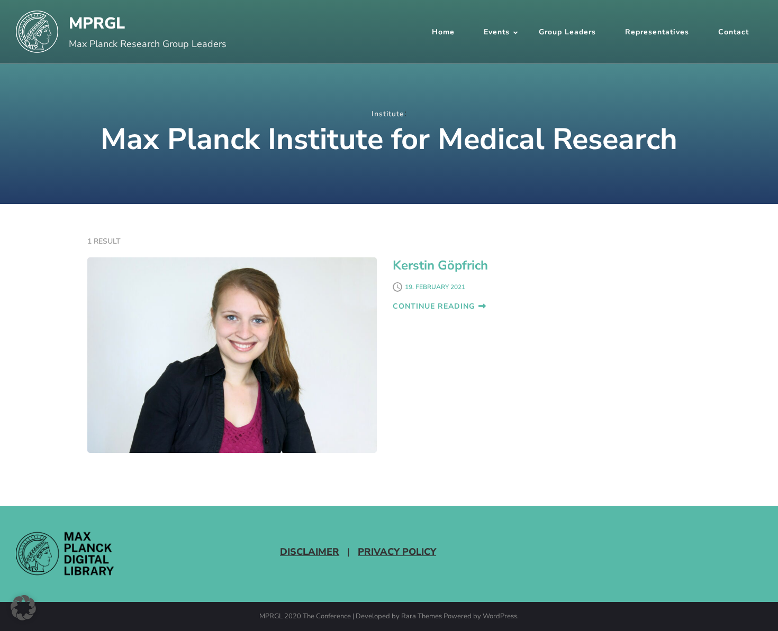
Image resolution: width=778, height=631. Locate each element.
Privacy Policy (397, 551)
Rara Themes (421, 617)
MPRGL (97, 23)
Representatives (657, 32)
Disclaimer (309, 551)
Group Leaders (567, 32)
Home (443, 32)
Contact (733, 32)
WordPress (500, 617)
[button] (23, 607)
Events (497, 32)
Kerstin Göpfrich (440, 265)
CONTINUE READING (434, 306)
